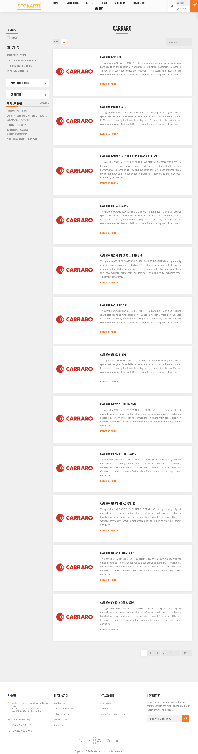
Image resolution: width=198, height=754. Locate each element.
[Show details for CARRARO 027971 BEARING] (75, 319)
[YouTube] (99, 740)
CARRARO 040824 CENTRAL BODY (117, 602)
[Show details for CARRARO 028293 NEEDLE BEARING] (75, 468)
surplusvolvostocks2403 (22, 139)
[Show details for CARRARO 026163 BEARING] (75, 220)
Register (183, 9)
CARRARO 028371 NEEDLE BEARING (117, 503)
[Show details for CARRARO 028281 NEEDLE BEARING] (75, 418)
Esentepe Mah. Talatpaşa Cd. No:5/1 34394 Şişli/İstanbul (27, 710)
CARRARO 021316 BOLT (111, 57)
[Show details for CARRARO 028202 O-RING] (75, 368)
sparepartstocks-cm (16, 125)
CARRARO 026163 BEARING (114, 206)
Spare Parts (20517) (16, 55)
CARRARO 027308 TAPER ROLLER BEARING (121, 255)
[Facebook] (90, 740)
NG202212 (43, 115)
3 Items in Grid (56, 41)
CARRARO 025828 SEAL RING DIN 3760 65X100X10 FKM (128, 156)
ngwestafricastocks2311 (18, 120)
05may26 (11, 111)
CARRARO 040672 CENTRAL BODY (117, 553)
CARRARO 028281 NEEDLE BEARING (118, 404)
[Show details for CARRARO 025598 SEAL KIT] (75, 120)
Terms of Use (60, 719)
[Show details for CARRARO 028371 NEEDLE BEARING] (75, 517)
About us (58, 725)
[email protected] (21, 719)
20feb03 (21, 111)
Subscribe (185, 718)
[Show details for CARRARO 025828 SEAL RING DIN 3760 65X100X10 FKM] (75, 170)
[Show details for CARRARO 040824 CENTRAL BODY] (75, 616)
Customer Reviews (64, 708)
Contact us (59, 702)
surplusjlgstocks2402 (17, 134)
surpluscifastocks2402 (17, 129)
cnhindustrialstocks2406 (19, 115)
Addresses (105, 702)
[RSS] (117, 740)
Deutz (34, 115)
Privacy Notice (61, 714)
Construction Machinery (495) (22, 60)
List (64, 41)
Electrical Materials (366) (19, 66)
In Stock (14, 37)
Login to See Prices (108, 84)
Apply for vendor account (113, 714)
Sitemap (104, 708)
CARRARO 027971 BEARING (113, 305)
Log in (182, 3)
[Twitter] (80, 740)
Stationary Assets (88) (18, 71)
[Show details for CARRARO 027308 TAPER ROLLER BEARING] (75, 269)
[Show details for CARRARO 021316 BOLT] (75, 71)
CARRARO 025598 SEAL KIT (114, 106)
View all (43, 103)
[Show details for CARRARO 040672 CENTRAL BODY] (75, 567)
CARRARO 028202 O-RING (113, 354)
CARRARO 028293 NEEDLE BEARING (118, 454)
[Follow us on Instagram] (108, 740)
